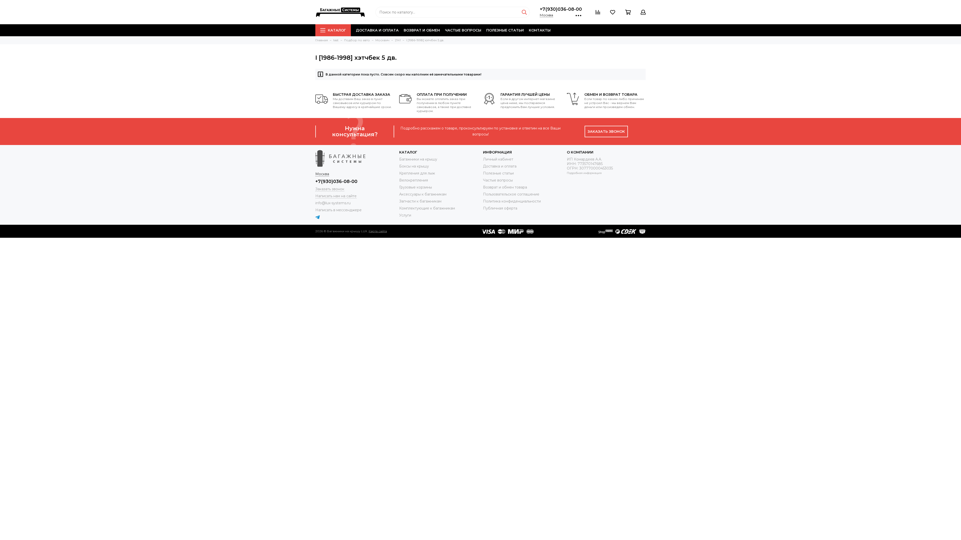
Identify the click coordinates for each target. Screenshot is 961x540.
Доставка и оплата (377, 30)
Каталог (337, 30)
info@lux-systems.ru (333, 203)
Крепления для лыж (417, 173)
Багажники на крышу (418, 159)
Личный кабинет (498, 159)
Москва (546, 15)
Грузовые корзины (415, 187)
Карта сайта (378, 231)
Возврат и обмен (422, 30)
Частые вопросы (463, 30)
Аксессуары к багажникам (422, 194)
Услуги (405, 215)
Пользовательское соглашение (511, 194)
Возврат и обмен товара (505, 187)
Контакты (540, 30)
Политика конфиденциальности (512, 201)
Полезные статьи (505, 30)
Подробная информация (584, 173)
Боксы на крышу (414, 166)
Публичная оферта (500, 208)
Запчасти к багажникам (420, 201)
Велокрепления (413, 180)
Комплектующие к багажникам (427, 208)
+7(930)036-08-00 (561, 9)
